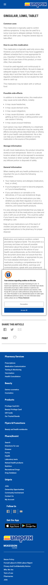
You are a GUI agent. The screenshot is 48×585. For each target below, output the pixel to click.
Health (7, 456)
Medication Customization (15, 366)
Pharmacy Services (14, 357)
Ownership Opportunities (14, 489)
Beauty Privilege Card (13, 409)
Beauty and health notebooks (16, 429)
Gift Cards (9, 413)
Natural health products (14, 463)
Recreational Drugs (12, 470)
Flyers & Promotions (15, 423)
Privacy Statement (23, 298)
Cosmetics (9, 393)
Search (7, 442)
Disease (8, 449)
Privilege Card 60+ (12, 406)
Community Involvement (14, 493)
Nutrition (8, 466)
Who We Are (8, 570)
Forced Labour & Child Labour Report (18, 563)
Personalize (24, 304)
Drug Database (10, 473)
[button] (5, 329)
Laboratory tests (11, 459)
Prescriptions (10, 363)
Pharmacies (8, 576)
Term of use (8, 573)
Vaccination (9, 373)
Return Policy (9, 559)
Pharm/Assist (12, 436)
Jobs (7, 486)
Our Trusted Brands (12, 416)
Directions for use (12, 446)
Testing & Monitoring (13, 370)
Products (9, 400)
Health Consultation (13, 376)
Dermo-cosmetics (12, 390)
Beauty (8, 383)
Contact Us (9, 496)
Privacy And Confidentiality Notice (17, 566)
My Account (9, 499)
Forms (7, 453)
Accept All (24, 310)
